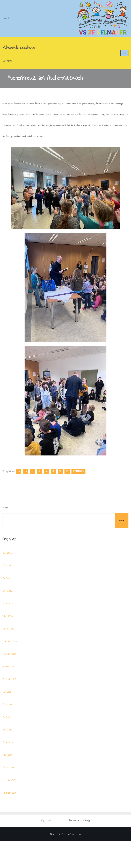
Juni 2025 (7, 704)
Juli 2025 (7, 692)
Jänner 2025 (8, 768)
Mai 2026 (7, 578)
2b (39, 471)
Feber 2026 (8, 616)
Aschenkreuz (78, 471)
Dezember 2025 (10, 641)
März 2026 (8, 603)
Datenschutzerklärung (79, 820)
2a (32, 471)
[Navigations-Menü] (124, 53)
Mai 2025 (7, 717)
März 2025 (8, 742)
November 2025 (9, 654)
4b (67, 471)
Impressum (46, 820)
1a (19, 471)
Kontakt (6, 18)
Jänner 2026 (8, 629)
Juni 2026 (7, 566)
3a (46, 471)
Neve (52, 834)
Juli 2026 (7, 553)
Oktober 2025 (8, 667)
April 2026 (7, 591)
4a (60, 471)
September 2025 (10, 679)
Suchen (6, 508)
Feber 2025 (7, 755)
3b (53, 471)
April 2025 (7, 730)
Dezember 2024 (10, 780)
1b (26, 471)
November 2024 (10, 793)
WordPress (76, 834)
